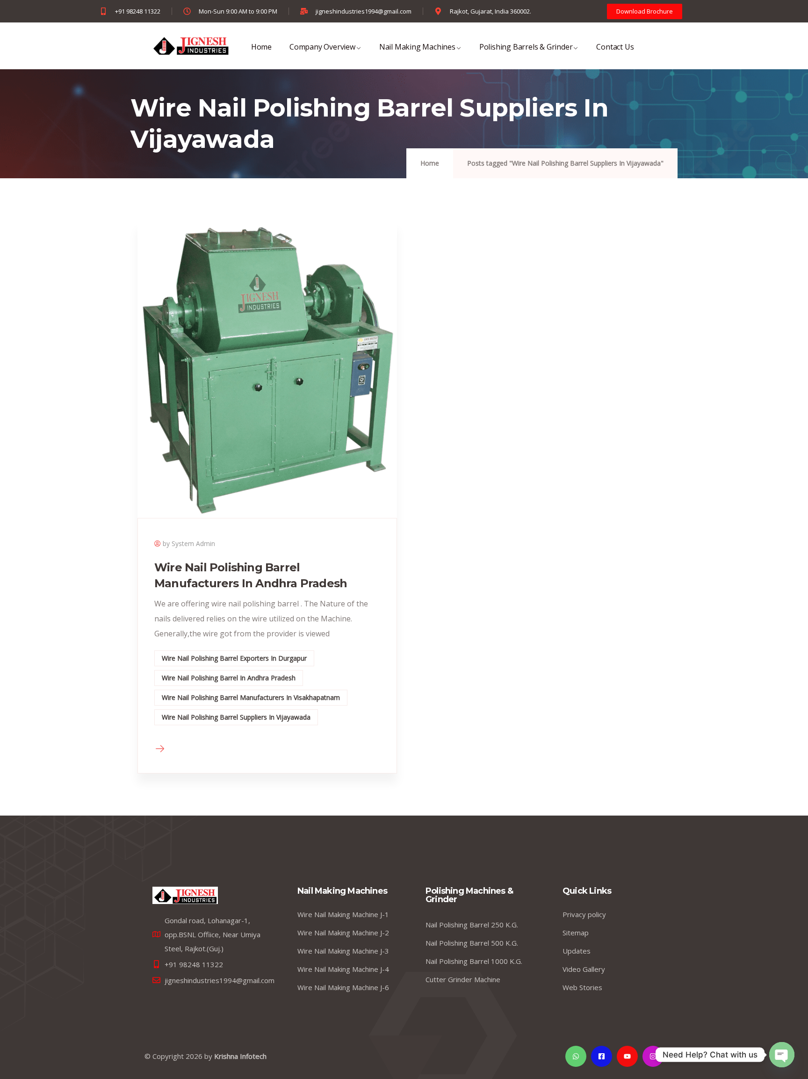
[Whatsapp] (575, 1056)
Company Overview (322, 47)
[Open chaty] (781, 1054)
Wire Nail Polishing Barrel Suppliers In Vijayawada (236, 717)
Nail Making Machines (417, 47)
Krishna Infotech (240, 1056)
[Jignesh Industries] (190, 46)
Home (261, 47)
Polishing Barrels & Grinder (526, 47)
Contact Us (615, 47)
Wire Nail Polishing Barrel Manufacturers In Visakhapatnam (251, 697)
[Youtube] (627, 1056)
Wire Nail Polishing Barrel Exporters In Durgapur (234, 658)
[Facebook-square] (601, 1056)
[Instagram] (653, 1056)
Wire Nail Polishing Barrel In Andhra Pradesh (229, 677)
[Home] (185, 895)
